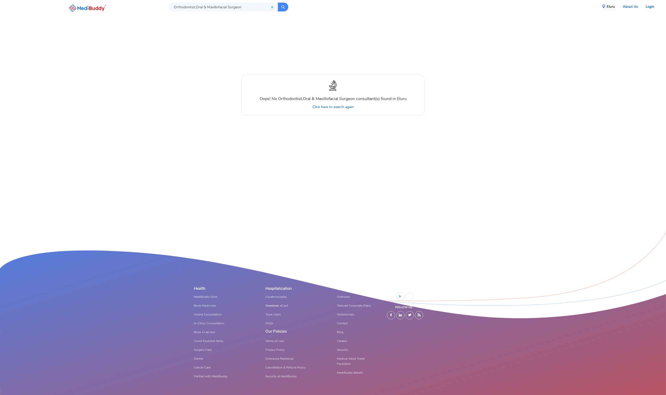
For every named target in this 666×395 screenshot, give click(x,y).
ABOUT (344, 288)
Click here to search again (333, 106)
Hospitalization (278, 288)
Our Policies (276, 331)
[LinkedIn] (400, 315)
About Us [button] (630, 6)
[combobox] (223, 7)
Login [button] (650, 6)
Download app (404, 289)
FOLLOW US (403, 307)
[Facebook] (391, 315)
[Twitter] (410, 315)
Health (200, 288)
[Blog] (419, 315)
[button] (86, 8)
